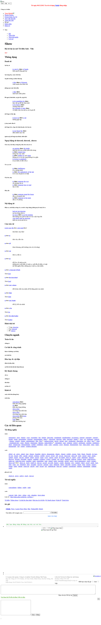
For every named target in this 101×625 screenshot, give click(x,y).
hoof (16, 277)
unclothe (33, 464)
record (42, 466)
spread (84, 456)
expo (28, 437)
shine (45, 439)
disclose (91, 457)
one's (10, 285)
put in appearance (80, 461)
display (23, 437)
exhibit (33, 444)
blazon (32, 454)
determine (85, 457)
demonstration (25, 444)
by (18, 69)
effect (88, 441)
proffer (42, 456)
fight (10, 293)
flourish (88, 454)
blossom (24, 82)
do (15, 101)
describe (67, 464)
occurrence (75, 437)
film (15, 92)
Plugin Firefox (9, 15)
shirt (17, 218)
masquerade (12, 446)
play (66, 441)
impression (34, 443)
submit (11, 457)
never (16, 215)
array (18, 437)
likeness (40, 443)
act (85, 439)
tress (24, 152)
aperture (16, 148)
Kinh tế (58, 500)
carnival (96, 439)
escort (88, 463)
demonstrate (50, 454)
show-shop (16, 409)
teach (27, 463)
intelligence (21, 168)
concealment (12, 487)
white (12, 316)
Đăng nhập (8, 24)
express (74, 464)
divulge (17, 459)
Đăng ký (7, 26)
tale (33, 172)
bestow (56, 463)
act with (50, 463)
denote (20, 466)
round (26, 194)
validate (93, 466)
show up (22, 463)
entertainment (30, 441)
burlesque (90, 439)
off (10, 243)
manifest (28, 461)
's (18, 218)
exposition (34, 437)
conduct (77, 463)
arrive (18, 454)
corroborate (72, 466)
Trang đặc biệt (9, 20)
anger (29, 155)
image (79, 464)
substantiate (86, 466)
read (30, 185)
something (19, 101)
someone (20, 181)
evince (48, 459)
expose (74, 454)
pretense (69, 443)
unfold (27, 457)
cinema (11, 441)
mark (34, 461)
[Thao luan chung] (57, 528)
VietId (57, 5)
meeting (30, 215)
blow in (68, 457)
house (32, 194)
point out (26, 466)
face (93, 441)
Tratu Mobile (9, 13)
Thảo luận (12, 35)
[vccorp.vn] (97, 576)
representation (38, 439)
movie (56, 441)
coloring (55, 444)
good (22, 228)
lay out (11, 456)
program (30, 439)
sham (10, 444)
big (27, 215)
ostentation (58, 443)
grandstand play (14, 443)
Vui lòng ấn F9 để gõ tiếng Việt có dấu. (13, 597)
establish (36, 459)
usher (15, 466)
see (18, 464)
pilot (10, 464)
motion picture (48, 441)
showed (14, 329)
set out (61, 456)
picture (62, 441)
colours (14, 285)
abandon (34, 495)
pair (14, 270)
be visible (62, 457)
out (10, 251)
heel (9, 274)
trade (14, 419)
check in (11, 476)
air (13, 405)
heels (18, 270)
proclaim (60, 461)
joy (24, 155)
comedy (17, 441)
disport (63, 454)
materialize (40, 461)
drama (23, 441)
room (29, 198)
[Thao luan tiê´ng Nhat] (48, 530)
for (24, 101)
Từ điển (7, 500)
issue (51, 464)
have (15, 118)
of (23, 69)
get (58, 459)
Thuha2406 (34, 509)
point (55, 461)
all (25, 118)
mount (16, 456)
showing (22, 211)
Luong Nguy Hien (21, 509)
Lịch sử (11, 39)
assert (56, 457)
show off (74, 456)
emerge (30, 459)
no (18, 118)
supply (16, 457)
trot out (21, 457)
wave (46, 457)
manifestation (66, 437)
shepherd (23, 464)
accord (45, 463)
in (9, 235)
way (27, 181)
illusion (27, 443)
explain (54, 459)
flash (78, 454)
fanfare (44, 437)
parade (11, 439)
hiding (20, 487)
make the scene (20, 461)
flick (40, 441)
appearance (12, 437)
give (7, 228)
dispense (67, 463)
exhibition (40, 444)
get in (62, 459)
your (14, 218)
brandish (37, 454)
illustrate (67, 459)
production (72, 441)
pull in (22, 476)
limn (83, 464)
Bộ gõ (7, 22)
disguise (66, 444)
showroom (16, 416)
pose (64, 443)
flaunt (83, 454)
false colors (86, 444)
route (14, 464)
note (46, 461)
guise (22, 443)
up (23, 215)
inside (28, 148)
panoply (95, 437)
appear (51, 457)
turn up (39, 463)
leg (11, 308)
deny (19, 495)
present (31, 456)
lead (96, 463)
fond (17, 105)
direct (83, 463)
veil (18, 446)
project (67, 461)
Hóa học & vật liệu (39, 500)
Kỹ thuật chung (50, 500)
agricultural (16, 402)
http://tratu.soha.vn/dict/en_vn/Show (21, 497)
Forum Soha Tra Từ (11, 17)
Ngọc (13, 509)
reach (88, 461)
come (78, 457)
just (19, 211)
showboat (52, 439)
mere (24, 108)
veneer (23, 446)
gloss (92, 444)
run (15, 131)
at (23, 118)
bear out (59, 466)
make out (11, 461)
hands (26, 69)
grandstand (57, 437)
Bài (10, 33)
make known (91, 459)
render (11, 466)
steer (28, 464)
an (13, 148)
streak (93, 456)
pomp (15, 439)
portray (94, 464)
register (93, 461)
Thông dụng (14, 500)
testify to (33, 463)
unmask (46, 464)
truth (29, 487)
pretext (75, 443)
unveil (37, 457)
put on (48, 456)
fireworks (50, 437)
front (98, 441)
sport (79, 456)
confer (62, 463)
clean (11, 270)
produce (36, 456)
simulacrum (16, 444)
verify (10, 468)
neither (20, 155)
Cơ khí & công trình (25, 500)
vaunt (41, 457)
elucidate (23, 459)
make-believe (49, 443)
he (13, 215)
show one (12, 463)
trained (20, 152)
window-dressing (31, 446)
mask (97, 444)
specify (32, 466)
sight (64, 439)
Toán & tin (65, 500)
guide (92, 463)
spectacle (70, 439)
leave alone (41, 495)
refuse (24, 495)
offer (20, 456)
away (10, 228)
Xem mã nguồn (13, 37)
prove (72, 461)
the (22, 131)
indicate (73, 459)
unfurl (32, 457)
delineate (56, 464)
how (25, 185)
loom (84, 459)
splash (76, 439)
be (15, 105)
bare (27, 454)
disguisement (74, 444)
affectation (80, 441)
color (50, 444)
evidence (42, 459)
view (81, 439)
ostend (51, 461)
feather (16, 316)
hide (16, 495)
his (13, 108)
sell (57, 456)
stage (89, 456)
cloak (45, 444)
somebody (23, 159)
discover (11, 459)
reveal (53, 456)
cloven (13, 277)
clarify (74, 457)
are (16, 211)
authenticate (51, 466)
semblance (96, 443)
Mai (29, 509)
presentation (22, 439)
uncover (39, 464)
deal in (44, 454)
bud (14, 211)
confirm (65, 466)
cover (61, 444)
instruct (79, 459)
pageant (82, 437)
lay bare (94, 454)
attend (23, 454)
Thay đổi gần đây (10, 18)
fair (40, 437)
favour (16, 159)
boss (18, 131)
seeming (88, 443)
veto (29, 495)
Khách (41, 509)
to (13, 69)
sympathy (18, 108)
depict (62, 464)
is (21, 108)
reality (25, 487)
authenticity (23, 172)
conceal (11, 495)
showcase (67, 456)
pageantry (89, 437)
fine (15, 82)
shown (13, 331)
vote (15, 69)
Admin (8, 509)
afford (10, 454)
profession (82, 443)
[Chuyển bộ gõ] (1, 1)
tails (21, 218)
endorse (79, 466)
